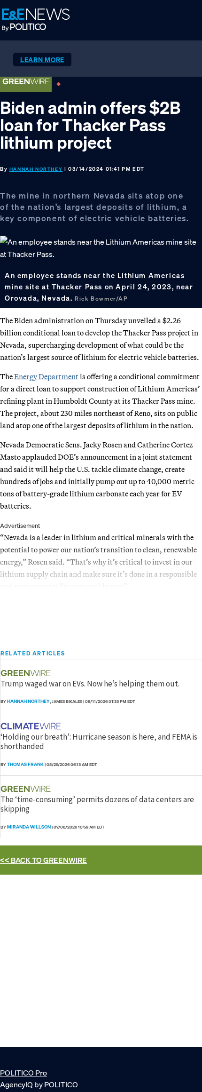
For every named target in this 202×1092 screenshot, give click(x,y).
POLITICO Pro (23, 1073)
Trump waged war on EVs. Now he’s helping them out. (89, 683)
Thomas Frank (25, 764)
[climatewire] (31, 726)
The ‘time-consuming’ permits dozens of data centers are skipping (97, 804)
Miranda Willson (29, 827)
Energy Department (46, 376)
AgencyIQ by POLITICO (39, 1084)
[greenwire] (26, 673)
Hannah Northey (35, 169)
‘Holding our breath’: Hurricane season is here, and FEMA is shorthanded (98, 741)
